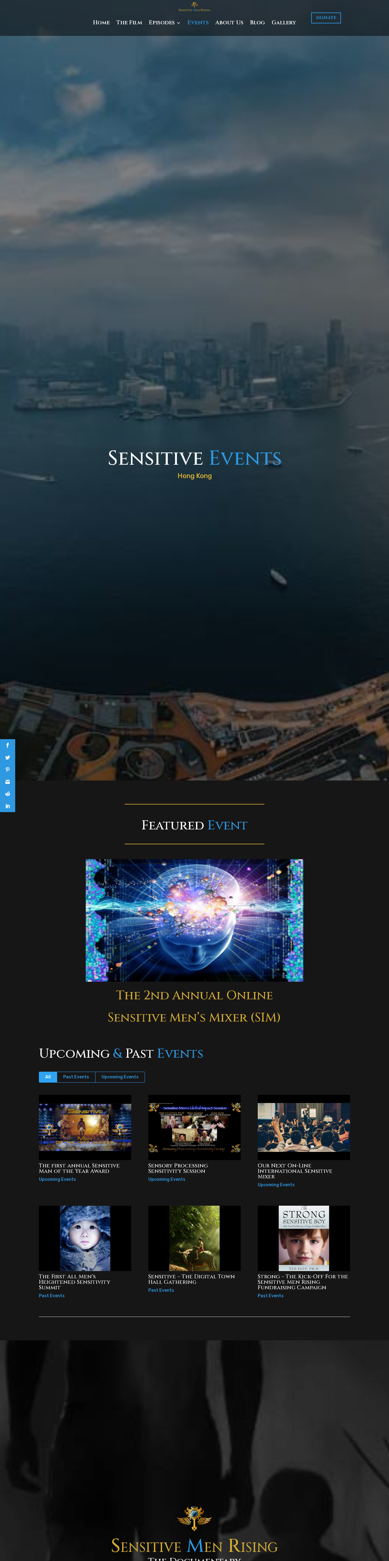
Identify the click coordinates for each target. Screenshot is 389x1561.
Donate (326, 18)
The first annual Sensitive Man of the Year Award (79, 1168)
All (48, 1077)
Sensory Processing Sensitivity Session (178, 1168)
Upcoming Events (120, 1077)
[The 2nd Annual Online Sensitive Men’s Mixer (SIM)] (195, 920)
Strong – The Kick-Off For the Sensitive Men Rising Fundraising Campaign (303, 1282)
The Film (129, 22)
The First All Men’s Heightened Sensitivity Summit (74, 1282)
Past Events (76, 1077)
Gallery (284, 22)
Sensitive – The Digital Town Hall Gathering (191, 1279)
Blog (257, 22)
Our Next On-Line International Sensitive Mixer (295, 1171)
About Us (229, 22)
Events (198, 22)
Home (101, 22)
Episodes (162, 22)
